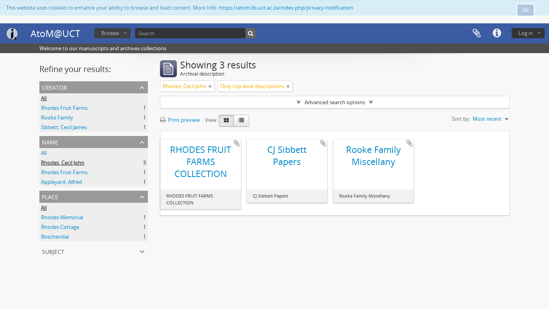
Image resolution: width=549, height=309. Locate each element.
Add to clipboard (237, 143)
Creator (54, 86)
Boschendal (55, 236)
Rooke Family (57, 117)
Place (50, 196)
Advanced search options (335, 102)
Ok (525, 10)
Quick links (497, 33)
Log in (525, 33)
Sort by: (461, 118)
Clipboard (477, 33)
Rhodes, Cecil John (62, 162)
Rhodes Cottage (60, 227)
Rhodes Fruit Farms (64, 107)
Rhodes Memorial (62, 217)
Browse (110, 33)
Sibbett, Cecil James (64, 127)
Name (50, 141)
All (44, 98)
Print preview (183, 120)
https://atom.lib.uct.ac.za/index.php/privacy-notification (286, 7)
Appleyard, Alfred (61, 181)
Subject (53, 250)
